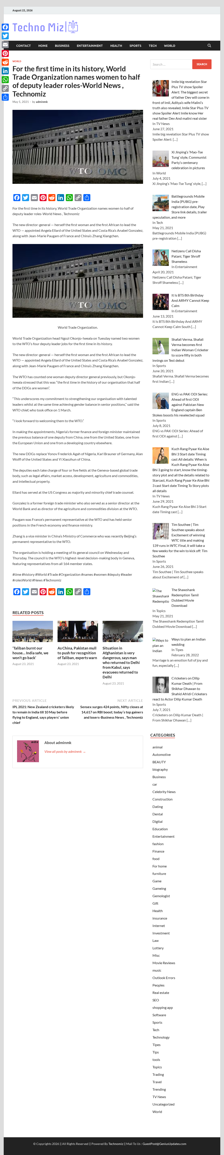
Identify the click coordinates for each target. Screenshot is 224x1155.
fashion (158, 844)
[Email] (5, 44)
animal (157, 747)
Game (156, 881)
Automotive (161, 754)
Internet (158, 925)
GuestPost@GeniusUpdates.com (164, 1144)
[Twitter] (5, 36)
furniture (159, 873)
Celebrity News (164, 792)
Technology (161, 1037)
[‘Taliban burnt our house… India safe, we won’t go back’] (32, 633)
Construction (162, 799)
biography (160, 769)
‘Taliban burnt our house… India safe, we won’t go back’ (30, 653)
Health (116, 45)
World (169, 45)
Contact (23, 45)
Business (62, 45)
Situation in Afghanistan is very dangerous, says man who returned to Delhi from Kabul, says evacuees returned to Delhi (121, 662)
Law (155, 940)
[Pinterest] (5, 53)
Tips (155, 1052)
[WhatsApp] (5, 79)
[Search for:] (181, 64)
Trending (159, 1089)
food (155, 859)
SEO (155, 1000)
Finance (158, 851)
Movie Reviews (163, 963)
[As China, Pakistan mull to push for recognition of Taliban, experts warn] (78, 633)
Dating (157, 806)
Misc (156, 955)
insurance (159, 918)
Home (42, 45)
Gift (155, 903)
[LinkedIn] (5, 71)
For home (159, 866)
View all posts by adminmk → (65, 751)
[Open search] (209, 46)
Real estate (160, 992)
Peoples (158, 985)
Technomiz (115, 1144)
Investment (161, 933)
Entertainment (90, 45)
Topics (157, 1067)
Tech (153, 45)
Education (160, 829)
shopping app (162, 1007)
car (154, 784)
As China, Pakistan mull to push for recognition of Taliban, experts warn (77, 653)
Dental (157, 814)
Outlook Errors (163, 978)
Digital (157, 821)
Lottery (158, 948)
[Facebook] (5, 27)
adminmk (42, 102)
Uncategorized (163, 1104)
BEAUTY (159, 762)
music (156, 970)
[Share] (5, 97)
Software (159, 1015)
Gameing (159, 888)
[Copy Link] (5, 88)
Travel (157, 1082)
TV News (159, 1097)
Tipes (156, 1045)
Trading (158, 1074)
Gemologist (161, 896)
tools (156, 1059)
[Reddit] (5, 62)
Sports (135, 45)
